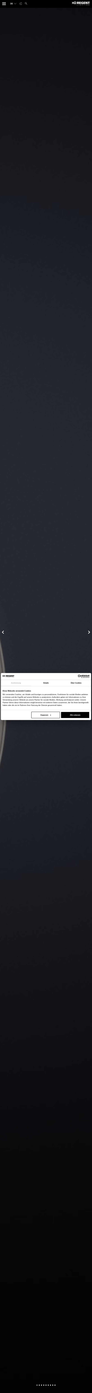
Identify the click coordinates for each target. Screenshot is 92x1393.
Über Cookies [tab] (76, 683)
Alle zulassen (75, 715)
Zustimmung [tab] (16, 683)
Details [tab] (46, 683)
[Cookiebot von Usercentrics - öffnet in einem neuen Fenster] (79, 676)
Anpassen (44, 715)
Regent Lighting (81, 3)
